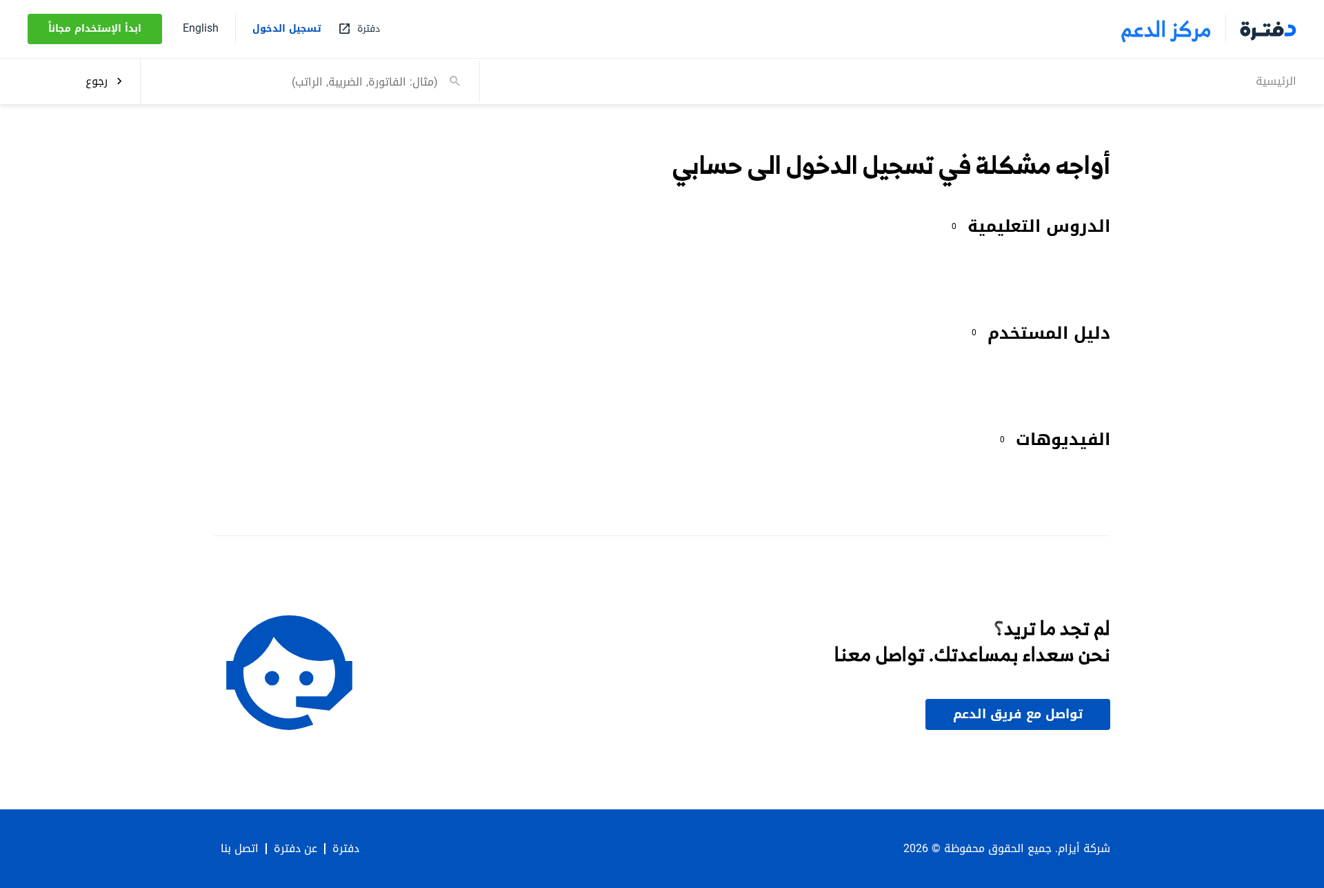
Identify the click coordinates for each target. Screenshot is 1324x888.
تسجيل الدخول (286, 29)
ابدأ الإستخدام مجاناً (94, 28)
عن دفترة (295, 848)
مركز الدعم (1166, 28)
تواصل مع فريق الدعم (1018, 714)
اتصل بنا (240, 848)
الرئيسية (1276, 80)
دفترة (345, 848)
